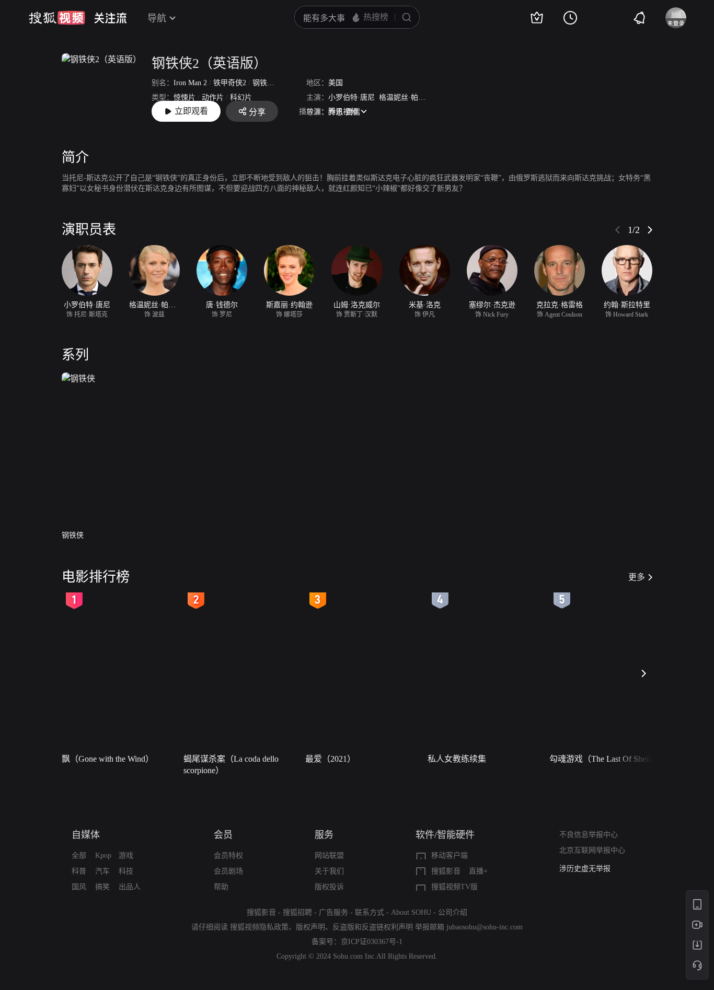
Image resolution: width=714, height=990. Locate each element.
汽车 (102, 871)
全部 (79, 855)
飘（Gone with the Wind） (108, 758)
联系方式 (369, 912)
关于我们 (329, 871)
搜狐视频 (57, 17)
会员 (223, 835)
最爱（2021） (330, 758)
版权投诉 (329, 887)
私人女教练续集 (457, 758)
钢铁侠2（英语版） (209, 63)
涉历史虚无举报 (585, 868)
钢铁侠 (73, 535)
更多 (636, 577)
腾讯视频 (343, 111)
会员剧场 (228, 871)
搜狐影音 (445, 871)
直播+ (478, 871)
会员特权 (228, 855)
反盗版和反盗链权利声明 (372, 927)
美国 (335, 83)
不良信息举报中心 (588, 834)
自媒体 (86, 835)
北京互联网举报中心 (592, 850)
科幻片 (241, 97)
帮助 (221, 887)
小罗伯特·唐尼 (351, 97)
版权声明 (310, 927)
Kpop (103, 855)
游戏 (126, 855)
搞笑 (102, 887)
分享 (257, 112)
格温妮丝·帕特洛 (406, 97)
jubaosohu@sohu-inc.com (484, 927)
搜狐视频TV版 (454, 887)
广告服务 (333, 912)
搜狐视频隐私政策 (259, 927)
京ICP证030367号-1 (371, 942)
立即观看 (191, 111)
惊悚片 (184, 97)
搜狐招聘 (297, 912)
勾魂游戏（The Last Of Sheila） (605, 758)
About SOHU (411, 912)
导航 (156, 18)
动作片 (213, 97)
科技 (126, 871)
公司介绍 (452, 912)
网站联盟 (329, 855)
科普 (79, 871)
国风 (79, 887)
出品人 (130, 887)
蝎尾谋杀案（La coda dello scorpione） (231, 764)
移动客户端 (449, 855)
